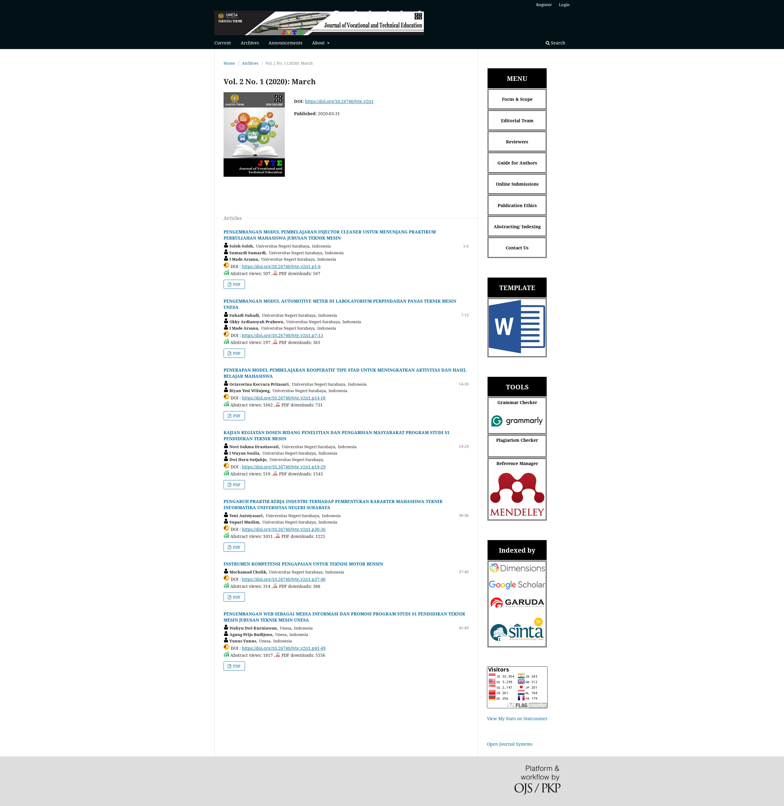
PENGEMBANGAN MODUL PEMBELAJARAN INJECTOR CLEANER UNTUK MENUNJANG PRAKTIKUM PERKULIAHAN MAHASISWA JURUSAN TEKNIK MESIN (330, 235)
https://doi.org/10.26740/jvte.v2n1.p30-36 (284, 529)
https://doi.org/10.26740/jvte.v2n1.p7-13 (282, 335)
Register (544, 4)
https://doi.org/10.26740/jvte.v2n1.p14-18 (284, 398)
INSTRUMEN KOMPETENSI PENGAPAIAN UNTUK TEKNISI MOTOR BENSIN (303, 564)
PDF (236, 284)
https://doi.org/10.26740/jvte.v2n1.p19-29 (284, 467)
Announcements (285, 43)
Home (229, 63)
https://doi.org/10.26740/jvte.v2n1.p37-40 (284, 579)
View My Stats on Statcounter (517, 718)
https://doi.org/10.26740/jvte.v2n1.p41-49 (284, 648)
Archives (250, 43)
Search (557, 43)
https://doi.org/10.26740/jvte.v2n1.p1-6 (281, 266)
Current (222, 43)
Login (564, 4)
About (319, 43)
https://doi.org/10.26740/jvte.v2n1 (339, 101)
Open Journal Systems (509, 744)
